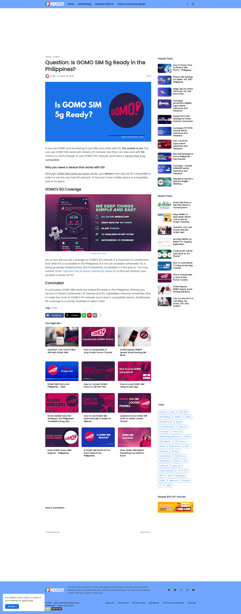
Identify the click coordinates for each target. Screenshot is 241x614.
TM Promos (180, 456)
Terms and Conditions (173, 602)
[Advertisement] (120, 32)
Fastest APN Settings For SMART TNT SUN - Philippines (183, 79)
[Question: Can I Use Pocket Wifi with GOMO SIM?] (62, 336)
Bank (170, 475)
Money (175, 451)
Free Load (177, 431)
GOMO (56, 57)
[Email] (94, 315)
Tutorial (162, 412)
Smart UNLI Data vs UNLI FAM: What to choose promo (182, 205)
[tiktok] (187, 590)
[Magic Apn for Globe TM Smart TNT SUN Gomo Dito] (164, 92)
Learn (172, 412)
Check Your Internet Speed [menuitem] (131, 4)
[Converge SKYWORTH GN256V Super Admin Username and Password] (164, 104)
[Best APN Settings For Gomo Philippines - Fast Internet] (164, 157)
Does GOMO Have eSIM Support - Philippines (59, 451)
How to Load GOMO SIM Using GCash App (132, 385)
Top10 (168, 485)
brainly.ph (163, 465)
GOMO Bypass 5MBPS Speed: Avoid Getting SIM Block (133, 352)
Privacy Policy (138, 602)
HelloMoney (164, 461)
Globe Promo (175, 446)
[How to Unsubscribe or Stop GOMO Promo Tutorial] (98, 336)
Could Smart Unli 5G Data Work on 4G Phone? (182, 253)
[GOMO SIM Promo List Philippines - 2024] (62, 371)
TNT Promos (180, 441)
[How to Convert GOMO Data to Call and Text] (98, 371)
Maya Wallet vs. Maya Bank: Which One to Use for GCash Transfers (182, 218)
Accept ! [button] (12, 606)
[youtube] (193, 590)
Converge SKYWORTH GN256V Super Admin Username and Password (182, 105)
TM (179, 470)
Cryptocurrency (166, 470)
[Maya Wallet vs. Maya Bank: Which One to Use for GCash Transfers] (164, 217)
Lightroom (173, 480)
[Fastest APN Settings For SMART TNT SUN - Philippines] (164, 80)
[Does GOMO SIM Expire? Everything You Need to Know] (134, 437)
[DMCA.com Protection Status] (53, 609)
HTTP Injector (165, 441)
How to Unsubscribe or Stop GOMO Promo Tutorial (98, 351)
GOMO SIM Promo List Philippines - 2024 (58, 385)
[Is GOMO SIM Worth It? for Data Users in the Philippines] (98, 437)
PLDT (187, 446)
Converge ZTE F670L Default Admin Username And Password (183, 132)
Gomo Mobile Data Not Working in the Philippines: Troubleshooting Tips (61, 418)
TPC (186, 470)
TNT (184, 461)
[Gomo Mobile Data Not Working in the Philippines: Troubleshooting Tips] (62, 403)
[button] (188, 4)
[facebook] (169, 590)
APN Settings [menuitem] (84, 4)
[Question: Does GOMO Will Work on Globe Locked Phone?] (134, 403)
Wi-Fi (161, 475)
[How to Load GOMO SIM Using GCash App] (134, 371)
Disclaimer (154, 602)
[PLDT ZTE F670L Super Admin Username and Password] (164, 144)
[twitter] (181, 590)
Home (48, 57)
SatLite (188, 417)
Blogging (180, 475)
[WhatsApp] (84, 315)
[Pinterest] (89, 315)
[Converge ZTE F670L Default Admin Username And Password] (164, 131)
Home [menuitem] (71, 4)
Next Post (145, 532)
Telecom (183, 426)
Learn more (27, 600)
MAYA (176, 461)
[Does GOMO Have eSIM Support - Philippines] (62, 437)
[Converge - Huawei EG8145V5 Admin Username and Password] (164, 169)
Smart (178, 421)
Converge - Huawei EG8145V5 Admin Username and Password (182, 169)
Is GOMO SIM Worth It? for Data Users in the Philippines (97, 453)
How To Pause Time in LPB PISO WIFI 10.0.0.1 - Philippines (182, 67)
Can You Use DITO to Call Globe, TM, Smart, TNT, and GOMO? (183, 302)
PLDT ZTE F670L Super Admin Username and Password (180, 145)
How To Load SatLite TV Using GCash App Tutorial (183, 265)
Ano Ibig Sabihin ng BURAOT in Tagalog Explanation (182, 241)
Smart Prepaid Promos (169, 436)
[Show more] (100, 315)
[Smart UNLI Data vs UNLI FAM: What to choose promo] (164, 205)
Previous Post (53, 532)
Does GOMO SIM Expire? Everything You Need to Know (132, 453)
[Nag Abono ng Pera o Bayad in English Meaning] (164, 182)
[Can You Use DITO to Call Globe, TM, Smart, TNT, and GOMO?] (164, 301)
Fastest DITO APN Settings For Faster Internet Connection (183, 119)
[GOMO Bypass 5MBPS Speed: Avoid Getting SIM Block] (134, 336)
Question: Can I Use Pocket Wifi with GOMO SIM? (62, 351)
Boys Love (176, 465)
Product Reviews (166, 426)
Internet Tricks (165, 421)
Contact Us (123, 602)
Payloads (163, 451)
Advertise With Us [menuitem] (104, 4)
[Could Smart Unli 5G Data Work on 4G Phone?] (164, 254)
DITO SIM (183, 412)
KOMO (162, 480)
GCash (187, 436)
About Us (110, 602)
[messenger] (175, 590)
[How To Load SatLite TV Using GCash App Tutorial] (164, 266)
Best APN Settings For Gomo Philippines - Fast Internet (183, 156)
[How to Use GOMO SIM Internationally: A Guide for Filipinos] (98, 403)
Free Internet (165, 456)
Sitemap (192, 602)
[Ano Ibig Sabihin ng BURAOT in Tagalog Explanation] (164, 242)
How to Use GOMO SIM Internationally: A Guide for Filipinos (97, 418)
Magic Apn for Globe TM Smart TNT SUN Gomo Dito (183, 91)
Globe (162, 446)
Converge (164, 431)
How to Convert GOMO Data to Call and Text (96, 385)
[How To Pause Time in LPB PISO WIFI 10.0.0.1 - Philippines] (164, 68)
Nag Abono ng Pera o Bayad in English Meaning (183, 181)
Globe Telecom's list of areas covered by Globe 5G (85, 271)
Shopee (186, 480)
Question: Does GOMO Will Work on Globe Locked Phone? (133, 418)
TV (160, 485)
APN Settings (165, 417)
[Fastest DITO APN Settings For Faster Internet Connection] (164, 119)
